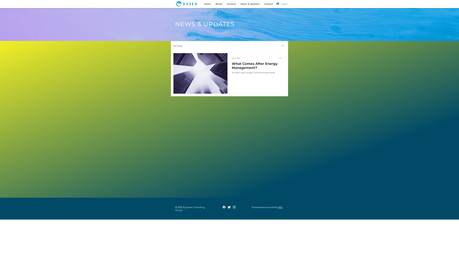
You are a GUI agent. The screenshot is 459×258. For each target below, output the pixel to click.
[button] (282, 46)
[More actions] (280, 58)
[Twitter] (229, 207)
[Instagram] (234, 207)
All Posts (178, 45)
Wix (281, 207)
